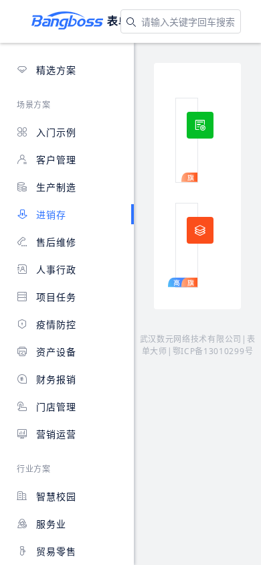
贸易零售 (54, 551)
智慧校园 (54, 496)
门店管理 (54, 406)
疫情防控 (54, 324)
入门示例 (54, 132)
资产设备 (54, 351)
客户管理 (54, 159)
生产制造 (54, 187)
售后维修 (54, 242)
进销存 (49, 214)
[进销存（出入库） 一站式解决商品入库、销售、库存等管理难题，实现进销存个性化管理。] (186, 245)
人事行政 (54, 269)
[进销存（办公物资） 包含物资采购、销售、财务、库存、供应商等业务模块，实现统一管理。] (186, 140)
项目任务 (54, 297)
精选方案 (54, 70)
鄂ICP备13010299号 (213, 351)
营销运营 (54, 434)
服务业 (49, 523)
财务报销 (54, 379)
